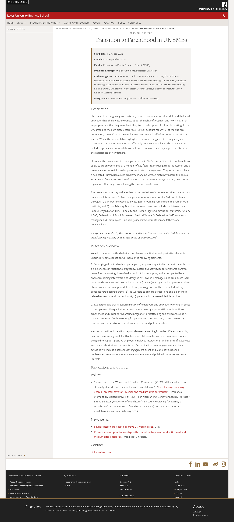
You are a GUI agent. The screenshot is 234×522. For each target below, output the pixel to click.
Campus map (181, 489)
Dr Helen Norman (101, 452)
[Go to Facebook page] (190, 464)
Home (10, 22)
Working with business (76, 22)
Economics (14, 489)
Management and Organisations (24, 497)
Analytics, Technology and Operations (26, 485)
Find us (178, 493)
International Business (19, 493)
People (121, 22)
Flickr (67, 485)
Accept (198, 506)
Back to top (14, 455)
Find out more (200, 515)
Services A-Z (125, 481)
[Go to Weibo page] (215, 464)
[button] (223, 15)
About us (109, 22)
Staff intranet (126, 489)
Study (20, 22)
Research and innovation (43, 22)
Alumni (96, 22)
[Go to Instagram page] (223, 464)
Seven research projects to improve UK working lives (123, 427)
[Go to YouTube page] (205, 464)
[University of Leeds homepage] (212, 6)
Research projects (118, 28)
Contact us (134, 22)
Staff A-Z (124, 485)
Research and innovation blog (78, 481)
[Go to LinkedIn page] (197, 464)
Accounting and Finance (20, 481)
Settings (197, 511)
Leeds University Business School (28, 15)
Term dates (180, 485)
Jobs (177, 481)
